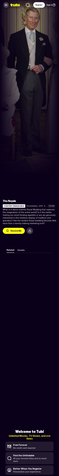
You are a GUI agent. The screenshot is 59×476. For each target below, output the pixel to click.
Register (39, 5)
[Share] (29, 231)
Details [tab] (21, 250)
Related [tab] (10, 250)
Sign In (49, 5)
